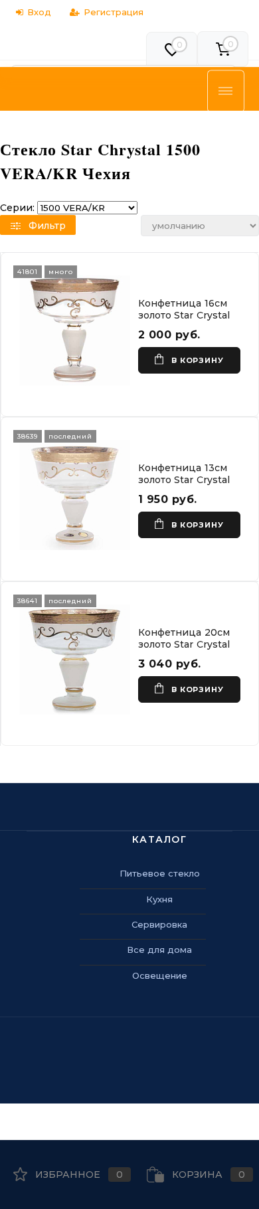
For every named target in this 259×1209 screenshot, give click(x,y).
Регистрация (113, 12)
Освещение (159, 975)
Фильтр (47, 226)
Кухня (159, 899)
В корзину (197, 360)
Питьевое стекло (160, 873)
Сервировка (159, 924)
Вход (39, 12)
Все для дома (159, 949)
